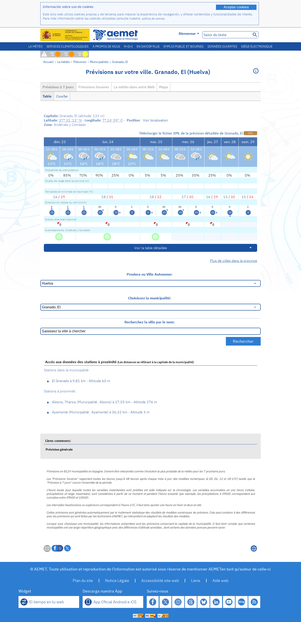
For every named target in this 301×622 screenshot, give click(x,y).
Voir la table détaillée (150, 248)
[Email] (47, 550)
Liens (195, 580)
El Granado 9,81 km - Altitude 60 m (81, 381)
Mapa (163, 87)
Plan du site (83, 580)
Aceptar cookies (236, 7)
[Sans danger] (59, 236)
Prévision (79, 62)
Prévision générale (59, 449)
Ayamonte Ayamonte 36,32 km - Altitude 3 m (101, 412)
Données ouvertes (222, 46)
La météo (35, 46)
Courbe (62, 96)
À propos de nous (106, 46)
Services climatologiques (67, 46)
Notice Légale (117, 580)
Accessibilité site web (160, 580)
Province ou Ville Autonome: (149, 274)
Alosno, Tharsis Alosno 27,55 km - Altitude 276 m (104, 402)
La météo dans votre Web (134, 87)
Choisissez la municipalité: (149, 298)
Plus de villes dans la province (233, 260)
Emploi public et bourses (184, 46)
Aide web (220, 580)
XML (250, 133)
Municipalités (99, 62)
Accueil (48, 62)
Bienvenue (187, 33)
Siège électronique (257, 46)
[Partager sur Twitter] (67, 548)
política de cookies (153, 18)
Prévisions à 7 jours (58, 87)
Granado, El (120, 62)
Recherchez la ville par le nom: (149, 322)
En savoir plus (148, 46)
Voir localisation (155, 120)
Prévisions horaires (93, 87)
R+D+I (128, 46)
